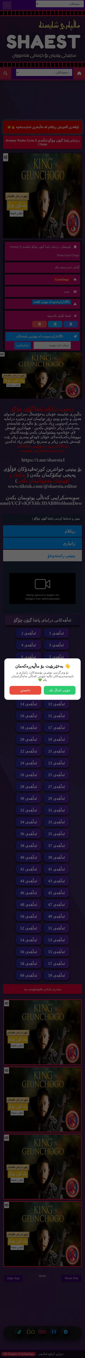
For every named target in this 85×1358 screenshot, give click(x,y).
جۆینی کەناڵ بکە (59, 690)
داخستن (25, 690)
